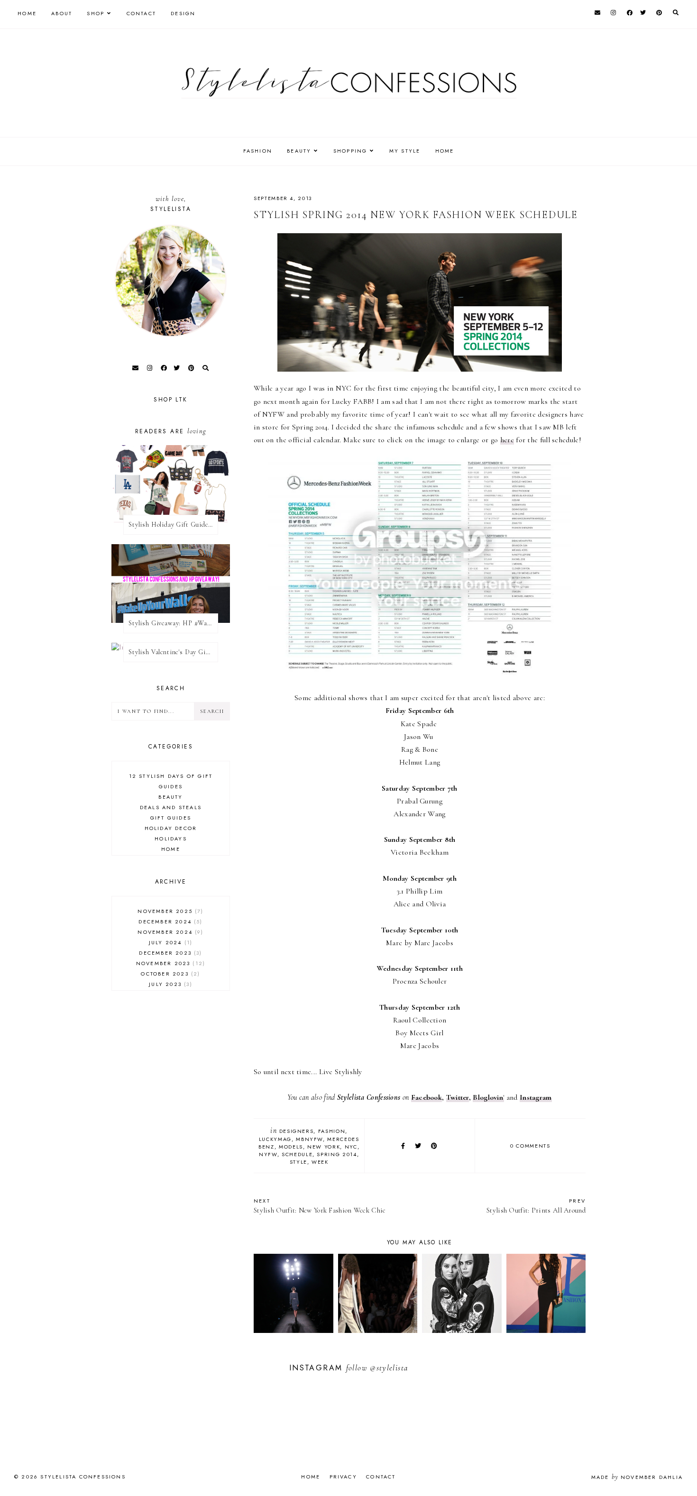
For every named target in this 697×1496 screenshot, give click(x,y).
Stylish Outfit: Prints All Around (536, 1205)
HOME (444, 151)
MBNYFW (309, 1139)
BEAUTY (299, 151)
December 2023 (169, 953)
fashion (332, 1131)
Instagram (536, 1097)
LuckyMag (275, 1139)
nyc (351, 1146)
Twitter (457, 1097)
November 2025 (169, 911)
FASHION (257, 151)
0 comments (530, 1145)
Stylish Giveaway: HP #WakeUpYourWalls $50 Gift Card (173, 623)
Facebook (426, 1097)
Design (183, 13)
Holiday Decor (171, 828)
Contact (141, 13)
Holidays (171, 838)
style (298, 1162)
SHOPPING (350, 151)
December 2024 (169, 921)
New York (323, 1146)
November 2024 (169, 932)
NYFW (268, 1154)
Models (291, 1146)
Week (320, 1162)
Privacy (343, 1476)
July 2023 (169, 984)
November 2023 (169, 963)
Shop (95, 13)
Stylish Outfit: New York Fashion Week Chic (320, 1205)
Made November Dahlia (637, 1477)
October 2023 (169, 973)
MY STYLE (405, 151)
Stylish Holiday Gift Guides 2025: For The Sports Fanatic (173, 524)
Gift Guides (170, 817)
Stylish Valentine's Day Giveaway (173, 652)
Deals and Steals (171, 807)
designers (296, 1131)
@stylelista (389, 1368)
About (61, 13)
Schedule (297, 1154)
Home (27, 13)
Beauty (170, 797)
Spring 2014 (337, 1154)
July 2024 (169, 942)
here (507, 440)
